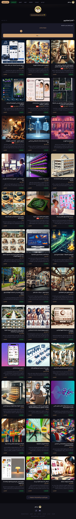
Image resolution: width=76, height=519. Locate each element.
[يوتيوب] (39, 510)
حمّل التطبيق (5, 2)
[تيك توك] (36, 510)
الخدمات (37, 2)
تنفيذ (25, 2)
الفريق (20, 2)
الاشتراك (31, 2)
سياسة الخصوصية (24, 514)
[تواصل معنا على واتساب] (55, 515)
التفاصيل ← (54, 74)
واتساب (70, 74)
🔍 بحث (38, 36)
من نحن (42, 2)
